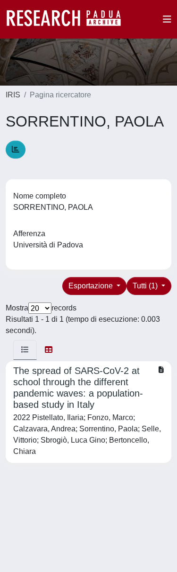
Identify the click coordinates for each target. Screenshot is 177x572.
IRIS (13, 95)
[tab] (25, 350)
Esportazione (91, 286)
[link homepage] (68, 19)
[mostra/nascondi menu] (167, 19)
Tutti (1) (146, 286)
